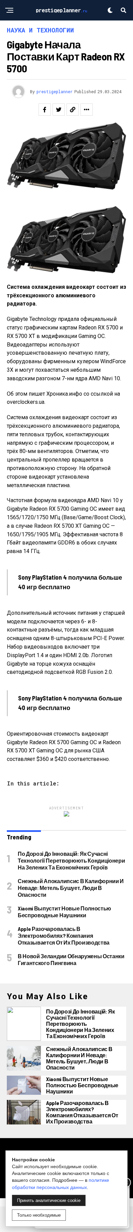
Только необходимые (39, 1215)
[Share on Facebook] (45, 109)
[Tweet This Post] (59, 109)
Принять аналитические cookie (48, 1200)
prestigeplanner (54, 91)
